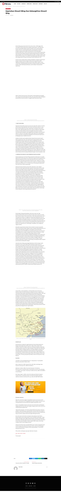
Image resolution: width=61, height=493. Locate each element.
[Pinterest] (7, 50)
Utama (15, 3)
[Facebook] (7, 44)
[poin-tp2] (30, 392)
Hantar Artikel (3, 1)
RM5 (19, 433)
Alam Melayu (24, 3)
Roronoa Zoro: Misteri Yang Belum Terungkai (22, 463)
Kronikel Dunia (29, 3)
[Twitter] (7, 46)
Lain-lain (45, 3)
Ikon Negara (41, 3)
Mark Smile (12, 15)
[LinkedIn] (7, 48)
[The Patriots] (6, 3)
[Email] (7, 52)
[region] (38, 80)
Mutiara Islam (35, 3)
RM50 (24, 433)
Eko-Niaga (18, 3)
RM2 (16, 433)
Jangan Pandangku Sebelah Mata (37, 463)
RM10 (21, 433)
